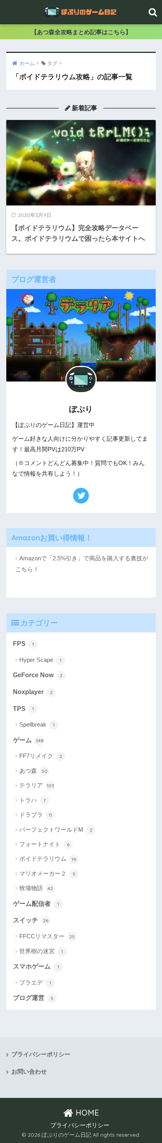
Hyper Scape (40, 659)
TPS (23, 708)
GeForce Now (38, 675)
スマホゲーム (36, 966)
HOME (86, 1113)
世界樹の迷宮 (41, 951)
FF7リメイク (40, 755)
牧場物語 (36, 888)
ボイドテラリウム (47, 858)
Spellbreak (37, 724)
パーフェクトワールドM (55, 829)
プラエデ (35, 982)
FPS (23, 643)
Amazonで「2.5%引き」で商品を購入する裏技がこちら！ (81, 563)
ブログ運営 (33, 997)
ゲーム (28, 740)
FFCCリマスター (47, 936)
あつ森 (33, 770)
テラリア (36, 785)
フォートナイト (44, 844)
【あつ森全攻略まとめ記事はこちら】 (81, 32)
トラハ (32, 800)
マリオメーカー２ (47, 873)
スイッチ (30, 920)
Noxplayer (33, 692)
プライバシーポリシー (40, 1054)
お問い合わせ (29, 1071)
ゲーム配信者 (36, 903)
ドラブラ (35, 814)
